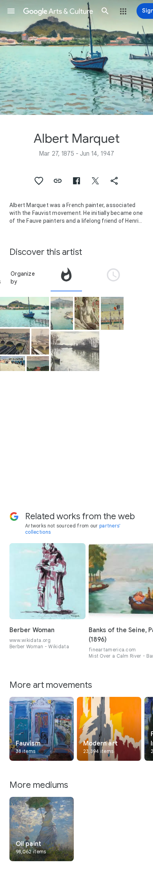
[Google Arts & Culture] (58, 11)
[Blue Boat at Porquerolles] (24, 312)
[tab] (66, 277)
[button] (11, 11)
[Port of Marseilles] (62, 313)
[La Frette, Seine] (75, 351)
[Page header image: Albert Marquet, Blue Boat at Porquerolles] (76, 57)
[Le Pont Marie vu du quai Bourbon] (15, 342)
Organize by (23, 277)
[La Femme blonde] (87, 313)
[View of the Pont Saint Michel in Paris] (40, 342)
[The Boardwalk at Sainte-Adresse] (12, 363)
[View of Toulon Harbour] (38, 363)
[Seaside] (112, 313)
